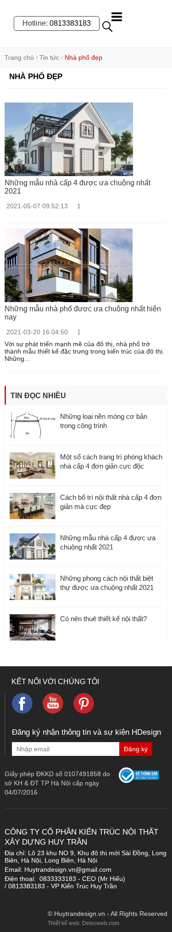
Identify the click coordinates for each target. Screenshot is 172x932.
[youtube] (53, 703)
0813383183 (70, 23)
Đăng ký (136, 749)
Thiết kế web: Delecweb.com (83, 923)
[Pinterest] (83, 703)
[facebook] (22, 703)
